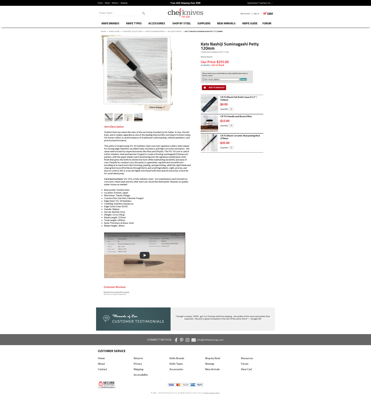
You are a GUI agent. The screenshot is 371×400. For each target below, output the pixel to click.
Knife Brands (110, 23)
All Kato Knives (175, 31)
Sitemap (209, 363)
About (107, 3)
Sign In (256, 13)
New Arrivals (226, 23)
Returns (115, 3)
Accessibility (141, 374)
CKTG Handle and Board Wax (236, 116)
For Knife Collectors (132, 31)
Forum (244, 363)
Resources (247, 358)
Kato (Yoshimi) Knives (155, 31)
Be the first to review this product (116, 292)
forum (266, 23)
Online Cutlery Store (212, 392)
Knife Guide (249, 23)
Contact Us (266, 3)
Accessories (156, 23)
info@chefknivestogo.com (210, 339)
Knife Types (134, 23)
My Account (245, 13)
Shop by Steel (181, 23)
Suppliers (204, 23)
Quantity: (224, 109)
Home (100, 3)
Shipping (124, 3)
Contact (102, 369)
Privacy (138, 363)
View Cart (246, 369)
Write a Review (206, 56)
